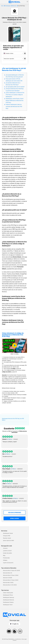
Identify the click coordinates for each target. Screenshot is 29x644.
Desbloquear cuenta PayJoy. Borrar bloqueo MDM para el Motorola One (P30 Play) (14, 100)
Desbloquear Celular (8, 533)
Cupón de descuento (8, 562)
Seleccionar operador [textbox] (9, 58)
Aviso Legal (23, 639)
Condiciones (18, 639)
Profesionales (6, 557)
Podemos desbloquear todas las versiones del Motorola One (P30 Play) (14, 106)
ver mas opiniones (14, 512)
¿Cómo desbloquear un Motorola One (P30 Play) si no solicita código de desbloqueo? (15, 94)
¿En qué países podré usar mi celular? (15, 86)
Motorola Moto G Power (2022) (10, 580)
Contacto (5, 548)
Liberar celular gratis (8, 592)
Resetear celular (7, 538)
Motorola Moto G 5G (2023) (10, 584)
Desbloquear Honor (8, 604)
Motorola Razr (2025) (8, 582)
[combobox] (13, 53)
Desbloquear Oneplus (8, 602)
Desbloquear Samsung (8, 597)
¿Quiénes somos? (7, 550)
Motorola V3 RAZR (7, 577)
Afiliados (5, 560)
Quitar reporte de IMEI (8, 540)
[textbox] (13, 53)
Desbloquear (8, 5)
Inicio (2, 5)
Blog (4, 555)
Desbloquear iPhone (8, 595)
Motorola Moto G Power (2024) (10, 575)
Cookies (14, 640)
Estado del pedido (7, 553)
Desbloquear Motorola (8, 599)
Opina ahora (14, 518)
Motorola (14, 5)
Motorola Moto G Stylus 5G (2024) (11, 570)
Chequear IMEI (6, 535)
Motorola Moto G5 (7, 572)
